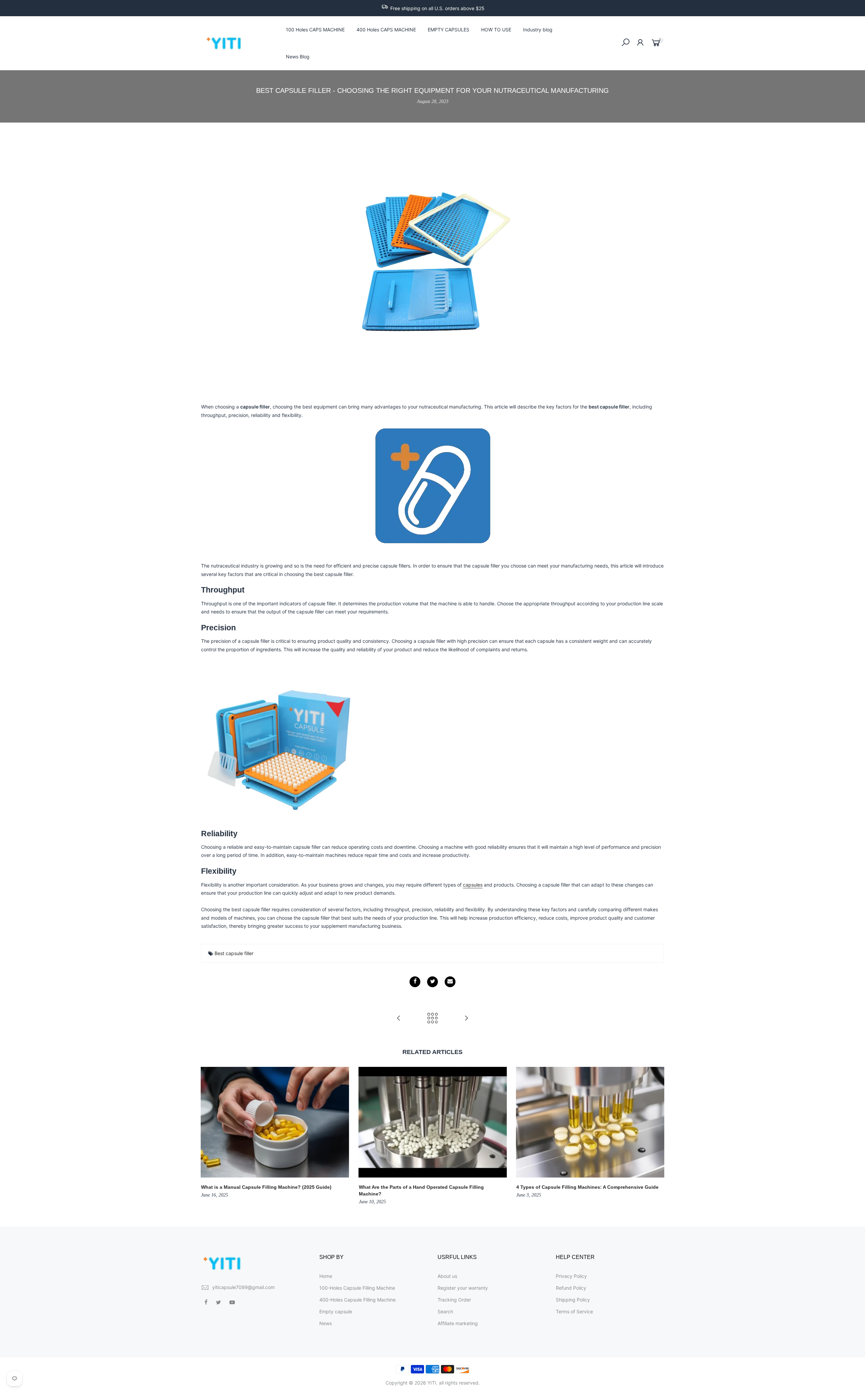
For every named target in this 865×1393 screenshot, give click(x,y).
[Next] (657, 1136)
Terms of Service (574, 1311)
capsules (473, 885)
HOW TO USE (496, 29)
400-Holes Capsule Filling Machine (357, 1300)
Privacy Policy (571, 1276)
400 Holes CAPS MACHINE (386, 29)
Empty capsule (335, 1311)
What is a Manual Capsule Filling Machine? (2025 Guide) (266, 1187)
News (325, 1323)
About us (447, 1276)
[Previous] (208, 1136)
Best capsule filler (234, 953)
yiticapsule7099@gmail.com (243, 1287)
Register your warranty (463, 1288)
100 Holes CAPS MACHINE (315, 29)
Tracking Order (454, 1300)
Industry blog (537, 29)
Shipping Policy (573, 1300)
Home (325, 1276)
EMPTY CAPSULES (448, 29)
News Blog (298, 56)
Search (445, 1311)
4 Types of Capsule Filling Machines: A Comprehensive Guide (587, 1187)
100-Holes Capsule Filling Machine (357, 1288)
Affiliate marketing (458, 1323)
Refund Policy (571, 1288)
